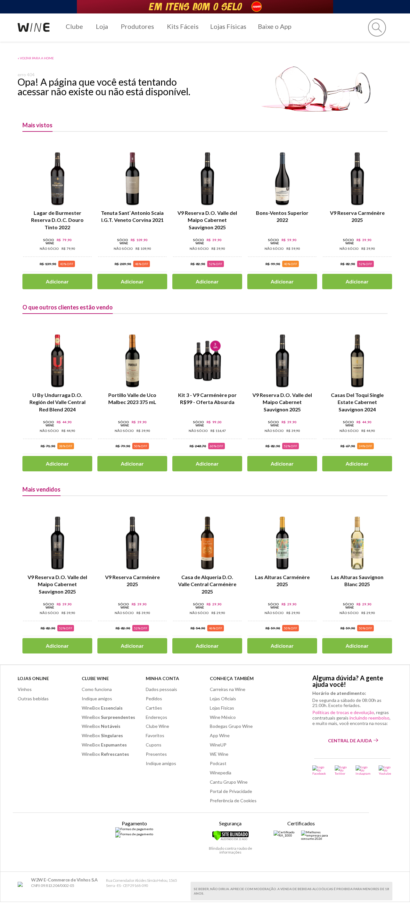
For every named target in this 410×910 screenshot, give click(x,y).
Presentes (156, 754)
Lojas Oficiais (223, 698)
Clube (74, 26)
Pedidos (154, 698)
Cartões (154, 708)
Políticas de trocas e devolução (343, 712)
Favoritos (155, 735)
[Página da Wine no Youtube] (385, 770)
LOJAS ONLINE (33, 678)
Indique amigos (97, 698)
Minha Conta (162, 678)
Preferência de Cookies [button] (233, 800)
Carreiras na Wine (227, 689)
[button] (377, 28)
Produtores (137, 26)
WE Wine (219, 754)
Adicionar (57, 281)
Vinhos (25, 689)
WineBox (102, 708)
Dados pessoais (161, 689)
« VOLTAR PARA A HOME (36, 58)
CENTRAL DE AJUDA (350, 740)
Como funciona (97, 689)
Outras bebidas (33, 698)
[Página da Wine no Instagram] (363, 770)
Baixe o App (274, 26)
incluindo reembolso (369, 717)
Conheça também (232, 678)
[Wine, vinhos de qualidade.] (22, 884)
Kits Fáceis (183, 26)
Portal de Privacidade (231, 791)
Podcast (218, 763)
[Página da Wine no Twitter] (341, 770)
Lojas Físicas (228, 26)
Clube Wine (95, 678)
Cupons (153, 744)
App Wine (220, 735)
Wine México (223, 717)
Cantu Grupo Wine (229, 782)
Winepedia (220, 772)
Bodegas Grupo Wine (231, 726)
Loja (102, 26)
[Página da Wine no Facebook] (319, 770)
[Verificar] (230, 839)
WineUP (218, 744)
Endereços (156, 717)
